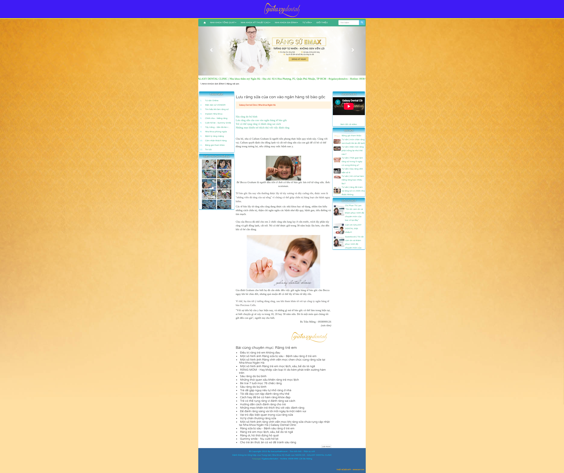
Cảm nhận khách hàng (216, 140)
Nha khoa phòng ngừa (216, 131)
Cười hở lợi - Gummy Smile (218, 123)
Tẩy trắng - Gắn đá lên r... (217, 127)
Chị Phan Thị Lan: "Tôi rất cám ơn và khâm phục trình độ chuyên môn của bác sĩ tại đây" (354, 212)
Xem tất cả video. (348, 124)
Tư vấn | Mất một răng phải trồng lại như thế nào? (353, 150)
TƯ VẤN (306, 22)
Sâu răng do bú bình (246, 116)
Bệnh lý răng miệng (214, 136)
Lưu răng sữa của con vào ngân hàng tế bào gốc (261, 120)
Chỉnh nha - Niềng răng (216, 118)
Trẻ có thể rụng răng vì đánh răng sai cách (258, 123)
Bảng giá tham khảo (215, 145)
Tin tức (208, 149)
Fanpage (256, 458)
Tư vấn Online (211, 100)
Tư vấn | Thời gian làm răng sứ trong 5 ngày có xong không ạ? (352, 161)
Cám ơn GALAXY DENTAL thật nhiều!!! (353, 228)
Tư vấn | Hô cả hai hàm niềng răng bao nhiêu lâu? (353, 180)
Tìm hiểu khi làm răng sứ (217, 109)
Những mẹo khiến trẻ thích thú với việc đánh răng (262, 127)
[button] (210, 49)
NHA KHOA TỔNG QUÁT (222, 22)
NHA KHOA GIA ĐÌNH (286, 22)
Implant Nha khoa (213, 114)
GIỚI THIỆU (322, 22)
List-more (326, 446)
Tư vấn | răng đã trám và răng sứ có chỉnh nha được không (353, 191)
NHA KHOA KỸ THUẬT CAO (255, 22)
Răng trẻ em (232, 84)
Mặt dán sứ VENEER (215, 105)
